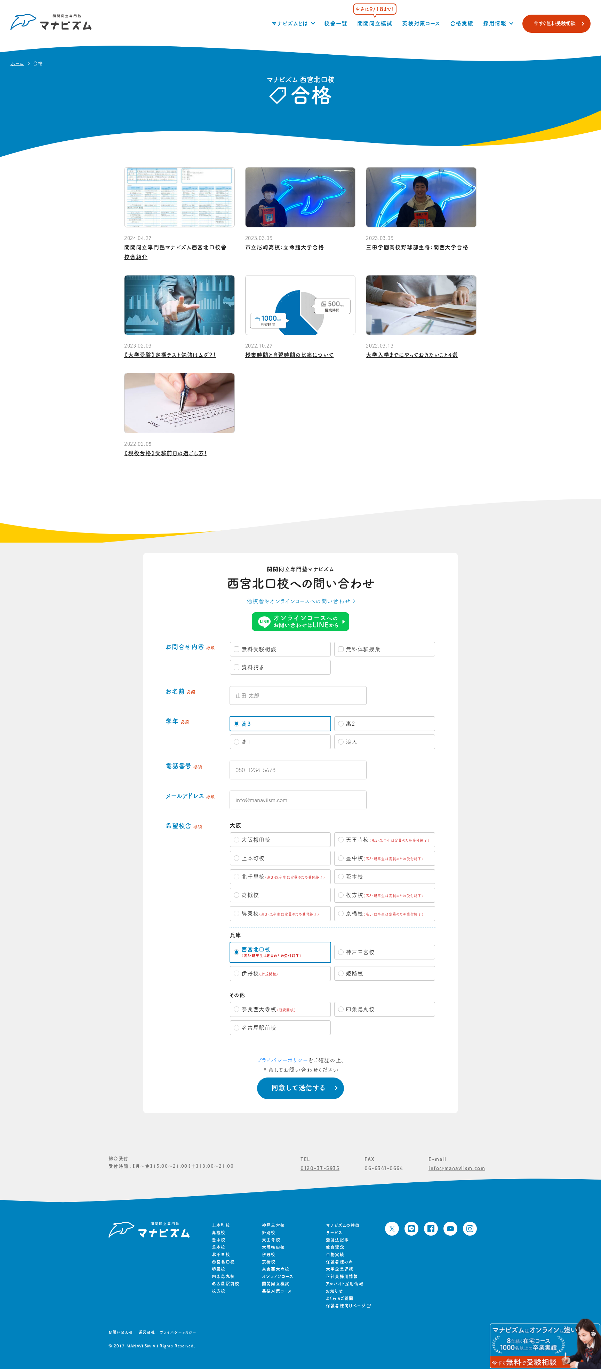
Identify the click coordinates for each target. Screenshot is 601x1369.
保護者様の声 (339, 1262)
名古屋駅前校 (225, 1284)
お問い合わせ (121, 1332)
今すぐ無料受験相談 (555, 23)
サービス (334, 1232)
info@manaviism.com (456, 1168)
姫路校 (269, 1232)
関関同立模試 (374, 23)
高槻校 (219, 1232)
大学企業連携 (339, 1269)
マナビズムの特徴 (343, 1225)
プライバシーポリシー (282, 1060)
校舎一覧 (335, 23)
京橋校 (269, 1262)
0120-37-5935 (319, 1168)
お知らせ (334, 1291)
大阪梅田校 (273, 1247)
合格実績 (461, 23)
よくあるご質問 (339, 1298)
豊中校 (219, 1240)
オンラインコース (278, 1276)
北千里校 (221, 1254)
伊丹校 (269, 1254)
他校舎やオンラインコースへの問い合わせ (298, 601)
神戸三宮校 (273, 1225)
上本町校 (221, 1225)
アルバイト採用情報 (344, 1284)
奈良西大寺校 (275, 1269)
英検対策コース (421, 23)
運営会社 (146, 1332)
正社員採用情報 (342, 1276)
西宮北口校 (223, 1262)
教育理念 (335, 1247)
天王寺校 (271, 1240)
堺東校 (219, 1269)
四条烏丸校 (223, 1276)
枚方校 (219, 1291)
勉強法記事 (337, 1240)
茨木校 (219, 1247)
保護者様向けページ (346, 1306)
